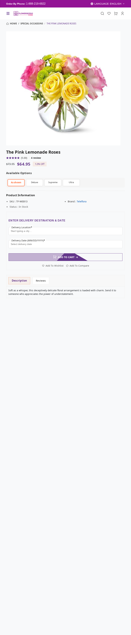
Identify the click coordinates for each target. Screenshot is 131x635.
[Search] (102, 13)
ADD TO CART (68, 257)
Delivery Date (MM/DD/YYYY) (28, 240)
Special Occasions (31, 23)
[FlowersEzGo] (23, 13)
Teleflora (81, 201)
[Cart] (115, 13)
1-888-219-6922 (36, 3)
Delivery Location (21, 227)
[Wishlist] (109, 13)
